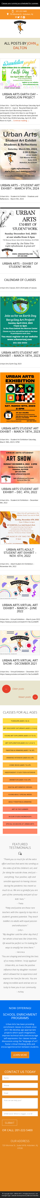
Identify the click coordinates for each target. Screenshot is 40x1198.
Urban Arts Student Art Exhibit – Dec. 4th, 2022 (20, 490)
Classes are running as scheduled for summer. (20, 3)
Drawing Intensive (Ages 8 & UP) (20, 758)
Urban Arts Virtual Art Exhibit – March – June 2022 (20, 608)
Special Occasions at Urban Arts (20, 824)
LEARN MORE (20, 1054)
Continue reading (21, 120)
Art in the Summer (20, 809)
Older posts (14, 688)
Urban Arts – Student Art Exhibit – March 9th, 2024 (20, 186)
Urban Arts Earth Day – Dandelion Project (20, 95)
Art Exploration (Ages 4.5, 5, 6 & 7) (20, 743)
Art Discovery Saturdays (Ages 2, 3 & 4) (20, 728)
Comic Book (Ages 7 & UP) (20, 765)
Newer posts (27, 696)
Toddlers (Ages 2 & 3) (20, 721)
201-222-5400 (21, 11)
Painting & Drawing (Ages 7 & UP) (20, 750)
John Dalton (24, 45)
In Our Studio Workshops (20, 816)
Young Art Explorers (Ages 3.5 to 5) (20, 736)
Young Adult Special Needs (20, 794)
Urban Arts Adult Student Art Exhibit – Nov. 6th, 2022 (20, 553)
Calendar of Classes (20, 280)
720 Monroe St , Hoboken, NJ (21, 14)
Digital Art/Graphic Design (20, 787)
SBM (28, 1195)
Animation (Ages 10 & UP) (20, 780)
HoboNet (35, 1195)
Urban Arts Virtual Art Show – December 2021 (20, 661)
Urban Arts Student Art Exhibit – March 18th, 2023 (20, 354)
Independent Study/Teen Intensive (20, 772)
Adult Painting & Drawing (20, 802)
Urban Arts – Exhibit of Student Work (20, 265)
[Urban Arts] (20, 27)
